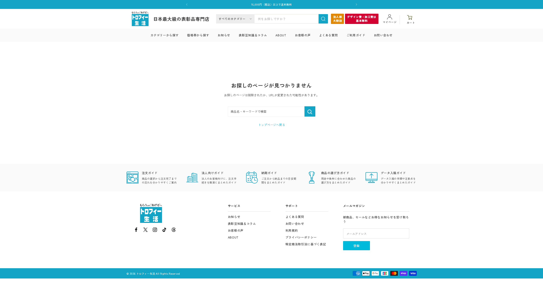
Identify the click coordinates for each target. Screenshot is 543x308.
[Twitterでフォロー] (145, 230)
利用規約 (291, 230)
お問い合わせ (383, 35)
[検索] (323, 19)
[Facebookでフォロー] (136, 230)
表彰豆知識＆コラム (253, 35)
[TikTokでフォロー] (164, 230)
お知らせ (224, 35)
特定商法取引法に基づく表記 (305, 244)
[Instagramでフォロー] (155, 230)
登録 (356, 245)
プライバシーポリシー (301, 237)
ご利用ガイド (355, 35)
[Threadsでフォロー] (174, 230)
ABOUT (280, 35)
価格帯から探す (198, 35)
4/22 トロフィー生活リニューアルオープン (271, 5)
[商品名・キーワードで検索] (309, 111)
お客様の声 (303, 35)
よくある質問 (328, 35)
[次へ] (356, 4)
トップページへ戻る (271, 125)
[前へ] (186, 4)
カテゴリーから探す (164, 35)
